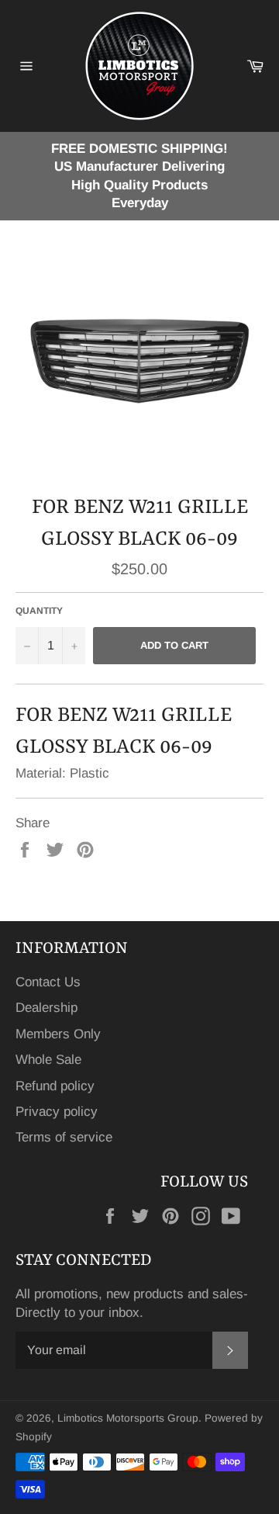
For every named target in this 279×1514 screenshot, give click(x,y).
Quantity (39, 610)
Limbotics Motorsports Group (127, 1418)
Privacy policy (57, 1111)
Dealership (47, 1007)
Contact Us (48, 982)
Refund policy (55, 1086)
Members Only (58, 1034)
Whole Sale (48, 1059)
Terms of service (64, 1137)
